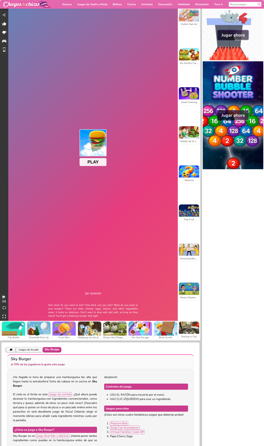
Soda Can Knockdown (125, 428)
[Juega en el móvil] (4, 50)
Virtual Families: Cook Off (127, 432)
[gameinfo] (4, 41)
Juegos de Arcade (28, 349)
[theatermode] (4, 303)
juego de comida (60, 394)
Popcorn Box (119, 423)
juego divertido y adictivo (52, 436)
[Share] (4, 15)
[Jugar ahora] (233, 59)
